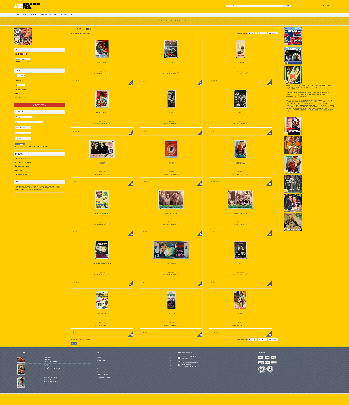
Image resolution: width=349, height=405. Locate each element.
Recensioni (20, 93)
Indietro (74, 344)
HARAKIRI (46, 365)
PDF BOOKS (53, 15)
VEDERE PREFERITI (39, 105)
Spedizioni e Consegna (23, 158)
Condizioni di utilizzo (23, 166)
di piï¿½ (55, 361)
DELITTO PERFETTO (102, 62)
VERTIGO (171, 163)
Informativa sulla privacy (104, 377)
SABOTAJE (240, 314)
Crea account (21, 97)
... (265, 33)
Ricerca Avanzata (171, 21)
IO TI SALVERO (171, 314)
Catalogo (161, 21)
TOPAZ (171, 62)
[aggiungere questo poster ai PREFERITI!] (109, 73)
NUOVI (24, 15)
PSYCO (171, 112)
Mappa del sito (101, 372)
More (129, 81)
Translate (29, 61)
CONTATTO (44, 15)
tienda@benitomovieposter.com (189, 362)
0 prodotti (20, 80)
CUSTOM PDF (63, 15)
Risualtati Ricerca (184, 21)
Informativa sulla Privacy (24, 162)
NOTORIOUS (102, 163)
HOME (17, 15)
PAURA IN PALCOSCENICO (171, 213)
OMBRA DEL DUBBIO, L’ (102, 112)
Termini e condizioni (102, 374)
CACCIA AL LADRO (171, 263)
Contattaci (20, 170)
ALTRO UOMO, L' (240, 163)
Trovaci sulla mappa (186, 358)
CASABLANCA (47, 357)
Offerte (99, 357)
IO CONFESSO (240, 62)
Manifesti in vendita (22, 174)
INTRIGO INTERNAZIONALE (102, 213)
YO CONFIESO (102, 314)
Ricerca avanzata (22, 89)
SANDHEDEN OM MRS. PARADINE (102, 263)
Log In (99, 369)
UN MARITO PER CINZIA (50, 378)
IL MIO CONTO (33, 15)
